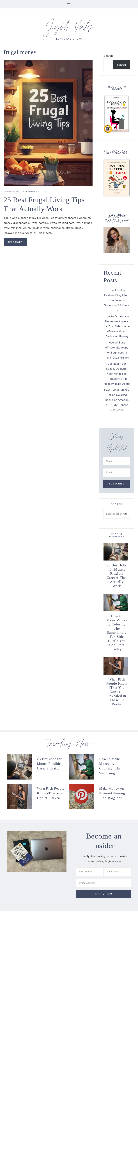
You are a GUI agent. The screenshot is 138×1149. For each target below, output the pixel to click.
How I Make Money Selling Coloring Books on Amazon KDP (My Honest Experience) (116, 399)
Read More (15, 242)
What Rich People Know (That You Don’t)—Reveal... (50, 793)
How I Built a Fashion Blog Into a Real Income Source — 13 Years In (116, 300)
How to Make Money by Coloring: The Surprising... (110, 766)
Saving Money (12, 192)
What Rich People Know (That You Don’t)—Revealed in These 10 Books (116, 691)
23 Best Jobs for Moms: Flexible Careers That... (49, 763)
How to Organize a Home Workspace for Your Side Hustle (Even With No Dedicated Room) (117, 326)
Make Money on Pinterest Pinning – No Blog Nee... (112, 793)
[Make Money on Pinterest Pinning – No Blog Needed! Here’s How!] (83, 796)
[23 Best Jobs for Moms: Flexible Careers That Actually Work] (21, 767)
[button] (69, 4)
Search (108, 55)
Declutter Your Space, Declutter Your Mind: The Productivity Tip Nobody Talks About (117, 373)
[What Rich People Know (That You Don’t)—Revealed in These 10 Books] (21, 796)
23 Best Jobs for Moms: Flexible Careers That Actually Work (117, 575)
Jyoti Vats (69, 29)
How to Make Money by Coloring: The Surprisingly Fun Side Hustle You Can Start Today (116, 632)
